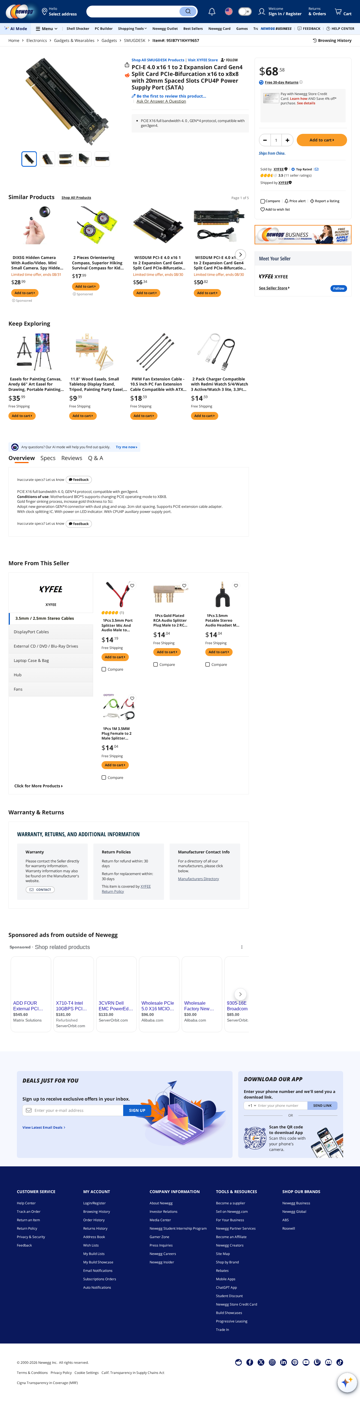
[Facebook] (249, 1362)
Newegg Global (294, 1211)
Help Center (26, 1203)
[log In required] (132, 585)
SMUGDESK (134, 40)
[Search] (187, 11)
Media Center (160, 1220)
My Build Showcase (98, 1262)
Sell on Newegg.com (232, 1211)
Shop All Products (76, 197)
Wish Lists (91, 1245)
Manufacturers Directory (198, 878)
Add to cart (321, 140)
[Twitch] (317, 1362)
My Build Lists (94, 1253)
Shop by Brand (227, 1262)
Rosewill (288, 1228)
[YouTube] (306, 1362)
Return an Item (28, 1220)
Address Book (94, 1236)
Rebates (222, 1270)
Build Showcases (229, 1312)
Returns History (95, 1228)
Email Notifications (97, 1270)
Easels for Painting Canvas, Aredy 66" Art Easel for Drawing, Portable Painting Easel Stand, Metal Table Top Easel (36, 384)
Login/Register (94, 1203)
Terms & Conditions (32, 1372)
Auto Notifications (97, 1287)
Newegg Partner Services (236, 1228)
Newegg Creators (230, 1245)
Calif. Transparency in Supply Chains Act (133, 1372)
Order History (94, 1220)
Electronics (36, 40)
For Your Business (230, 1220)
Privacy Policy (61, 1372)
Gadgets (109, 40)
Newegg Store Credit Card (236, 1304)
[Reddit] (127, 75)
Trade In (222, 1329)
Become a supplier (230, 1203)
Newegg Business (296, 1203)
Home (13, 40)
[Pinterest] (294, 1362)
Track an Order (28, 1211)
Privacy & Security (31, 1236)
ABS (285, 1220)
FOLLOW (338, 288)
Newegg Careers (163, 1253)
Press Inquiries (161, 1245)
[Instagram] (272, 1362)
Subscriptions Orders (99, 1279)
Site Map (223, 1253)
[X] (261, 1362)
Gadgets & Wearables (74, 40)
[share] (127, 65)
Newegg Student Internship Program (178, 1228)
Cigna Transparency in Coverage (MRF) (47, 1382)
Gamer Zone (159, 1236)
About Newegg (161, 1203)
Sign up (137, 1110)
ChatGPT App (226, 1287)
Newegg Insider (162, 1262)
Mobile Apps (225, 1279)
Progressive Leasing (232, 1321)
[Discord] (328, 1362)
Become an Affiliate (231, 1236)
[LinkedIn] (283, 1362)
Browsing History (96, 1211)
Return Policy (27, 1228)
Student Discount (229, 1295)
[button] (59, 11)
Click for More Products (37, 785)
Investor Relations (163, 1211)
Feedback (80, 479)
